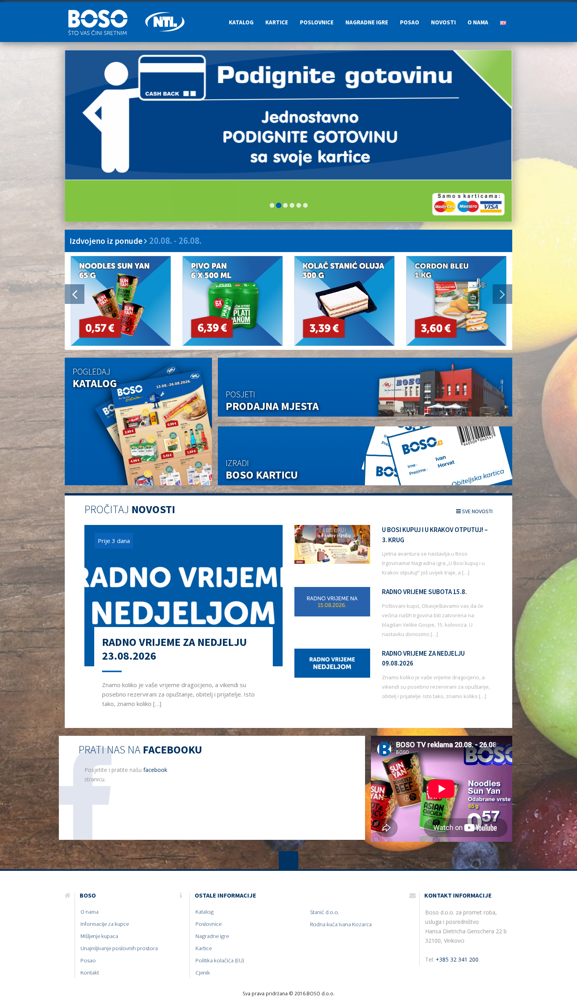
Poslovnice (317, 22)
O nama (477, 22)
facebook (155, 769)
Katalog (241, 22)
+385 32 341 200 (457, 959)
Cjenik (202, 972)
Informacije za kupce (104, 923)
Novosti (443, 22)
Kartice (276, 22)
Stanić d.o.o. (324, 912)
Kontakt (89, 972)
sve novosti (477, 511)
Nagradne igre (366, 22)
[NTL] (164, 12)
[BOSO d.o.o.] (102, 12)
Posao (409, 22)
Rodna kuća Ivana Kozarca (341, 924)
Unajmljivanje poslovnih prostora (119, 948)
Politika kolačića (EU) (219, 960)
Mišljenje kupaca (99, 936)
